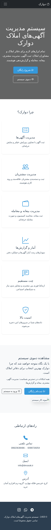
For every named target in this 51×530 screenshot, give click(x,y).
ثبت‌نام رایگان (35, 391)
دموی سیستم (24, 79)
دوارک (43, 4)
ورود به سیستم (11, 391)
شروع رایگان (24, 70)
